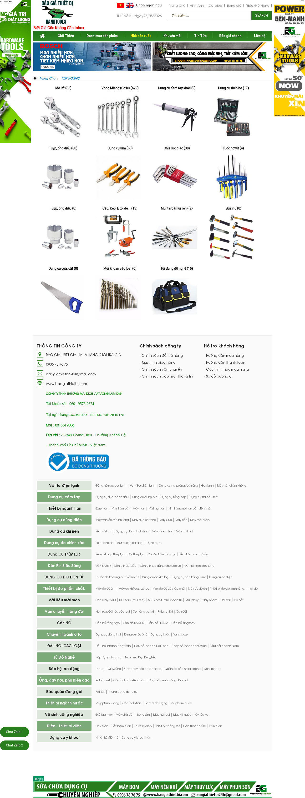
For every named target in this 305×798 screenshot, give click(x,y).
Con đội (181, 611)
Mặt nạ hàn (156, 508)
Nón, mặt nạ (212, 669)
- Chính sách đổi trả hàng (161, 355)
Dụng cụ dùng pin (144, 497)
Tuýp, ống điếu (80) (63, 148)
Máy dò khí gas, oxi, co (134, 588)
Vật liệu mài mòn (64, 600)
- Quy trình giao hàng (158, 362)
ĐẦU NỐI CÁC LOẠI (64, 645)
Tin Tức (200, 36)
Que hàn (102, 508)
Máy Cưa (165, 520)
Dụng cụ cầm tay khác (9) (177, 88)
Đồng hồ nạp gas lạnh (111, 485)
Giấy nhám (209, 600)
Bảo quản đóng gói (64, 691)
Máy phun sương (107, 703)
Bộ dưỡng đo (104, 543)
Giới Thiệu (66, 36)
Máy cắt (181, 520)
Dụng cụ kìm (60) (120, 148)
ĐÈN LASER (103, 565)
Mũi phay (191, 600)
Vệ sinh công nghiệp (64, 714)
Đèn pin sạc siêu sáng (199, 565)
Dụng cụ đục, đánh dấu (112, 497)
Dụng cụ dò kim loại (155, 577)
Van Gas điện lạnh (143, 485)
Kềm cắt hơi (104, 531)
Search (261, 15)
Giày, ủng (114, 669)
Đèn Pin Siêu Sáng (64, 565)
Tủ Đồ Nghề (64, 657)
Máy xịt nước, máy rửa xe (190, 714)
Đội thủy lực (136, 554)
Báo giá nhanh (230, 36)
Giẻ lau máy (104, 714)
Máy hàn (139, 508)
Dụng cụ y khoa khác (136, 737)
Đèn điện (215, 726)
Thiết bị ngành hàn (64, 508)
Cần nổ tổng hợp (108, 623)
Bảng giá (234, 5)
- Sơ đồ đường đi (218, 376)
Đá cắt (239, 600)
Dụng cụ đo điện (220, 577)
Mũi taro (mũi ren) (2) (177, 208)
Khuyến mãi (172, 36)
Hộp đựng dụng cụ (109, 657)
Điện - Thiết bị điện (64, 726)
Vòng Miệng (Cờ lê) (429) (120, 88)
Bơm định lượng (156, 703)
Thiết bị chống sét (167, 726)
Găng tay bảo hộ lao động (142, 669)
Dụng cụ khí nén (64, 531)
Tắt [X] (39, 779)
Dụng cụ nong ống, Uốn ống (178, 485)
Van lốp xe (180, 634)
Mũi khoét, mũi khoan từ (165, 600)
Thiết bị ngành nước (64, 703)
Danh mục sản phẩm (102, 36)
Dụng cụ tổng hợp (173, 497)
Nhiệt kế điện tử (107, 737)
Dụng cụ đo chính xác (64, 542)
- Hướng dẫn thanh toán (224, 362)
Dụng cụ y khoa (64, 737)
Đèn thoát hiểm (194, 726)
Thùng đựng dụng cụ (122, 691)
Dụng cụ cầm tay (64, 496)
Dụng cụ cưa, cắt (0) (63, 268)
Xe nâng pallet (143, 611)
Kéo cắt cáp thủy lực (110, 554)
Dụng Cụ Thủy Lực (64, 554)
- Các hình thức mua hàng (226, 369)
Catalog (215, 5)
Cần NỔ (64, 622)
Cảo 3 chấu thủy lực (162, 554)
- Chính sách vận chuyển (161, 369)
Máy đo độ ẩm (105, 588)
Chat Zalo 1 (14, 732)
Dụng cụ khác (160, 634)
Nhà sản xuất (141, 36)
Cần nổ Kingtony (183, 623)
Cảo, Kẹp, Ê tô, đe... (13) (119, 208)
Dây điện (102, 726)
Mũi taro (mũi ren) (132, 600)
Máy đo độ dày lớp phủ (168, 588)
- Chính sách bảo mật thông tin (166, 376)
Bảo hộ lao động (64, 668)
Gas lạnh (207, 485)
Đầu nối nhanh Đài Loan (151, 646)
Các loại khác (132, 703)
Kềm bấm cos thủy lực (194, 554)
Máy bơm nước (181, 703)
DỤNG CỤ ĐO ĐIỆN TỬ (64, 577)
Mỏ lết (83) (63, 88)
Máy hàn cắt (120, 508)
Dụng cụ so (154, 543)
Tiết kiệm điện (121, 726)
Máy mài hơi (184, 531)
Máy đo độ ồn (197, 588)
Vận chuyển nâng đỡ (64, 611)
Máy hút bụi (161, 714)
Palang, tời (165, 611)
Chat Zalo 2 (14, 745)
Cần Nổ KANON (133, 623)
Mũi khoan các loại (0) (120, 268)
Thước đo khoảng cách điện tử (117, 577)
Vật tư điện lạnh (64, 485)
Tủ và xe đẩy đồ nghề (140, 657)
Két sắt (100, 691)
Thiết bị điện (143, 726)
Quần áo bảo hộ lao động (183, 669)
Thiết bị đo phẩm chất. (64, 588)
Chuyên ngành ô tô (64, 634)
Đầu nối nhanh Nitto (224, 646)
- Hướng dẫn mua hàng (224, 355)
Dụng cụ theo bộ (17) (233, 88)
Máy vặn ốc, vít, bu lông (112, 520)
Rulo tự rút (103, 680)
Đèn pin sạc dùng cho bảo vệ (160, 565)
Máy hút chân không (231, 485)
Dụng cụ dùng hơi (108, 634)
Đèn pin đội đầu (125, 565)
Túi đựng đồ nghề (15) (177, 268)
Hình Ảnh (197, 5)
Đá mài (226, 600)
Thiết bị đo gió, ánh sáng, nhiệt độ (234, 588)
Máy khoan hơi (162, 531)
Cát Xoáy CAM (106, 600)
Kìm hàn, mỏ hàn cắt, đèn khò (189, 508)
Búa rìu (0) (233, 208)
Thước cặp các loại (130, 543)
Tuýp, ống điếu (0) (63, 208)
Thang (100, 669)
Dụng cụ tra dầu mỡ (203, 497)
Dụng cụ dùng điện (64, 519)
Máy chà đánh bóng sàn (133, 714)
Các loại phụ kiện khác (129, 680)
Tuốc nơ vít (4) (233, 148)
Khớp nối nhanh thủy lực (189, 646)
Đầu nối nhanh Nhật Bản (113, 646)
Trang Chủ (177, 5)
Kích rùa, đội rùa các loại (113, 611)
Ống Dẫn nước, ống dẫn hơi (168, 680)
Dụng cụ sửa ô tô (135, 634)
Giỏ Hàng (259, 5)
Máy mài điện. (200, 520)
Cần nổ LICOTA (158, 623)
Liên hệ (259, 36)
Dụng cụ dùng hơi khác (132, 531)
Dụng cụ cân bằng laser (189, 577)
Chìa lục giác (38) (177, 148)
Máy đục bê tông (144, 520)
